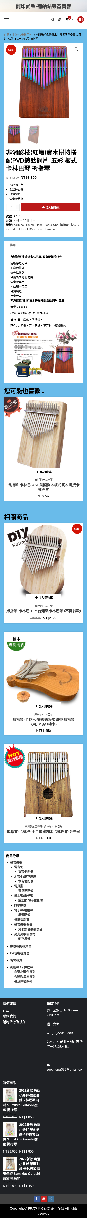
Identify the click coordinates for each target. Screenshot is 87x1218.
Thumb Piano (34, 224)
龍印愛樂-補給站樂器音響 (43, 6)
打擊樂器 (20, 905)
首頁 (6, 34)
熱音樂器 (16, 862)
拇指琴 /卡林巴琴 (22, 34)
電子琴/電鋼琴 (23, 910)
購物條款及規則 (14, 1022)
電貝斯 (18, 886)
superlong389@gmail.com (65, 1069)
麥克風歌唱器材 (24, 934)
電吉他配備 (25, 871)
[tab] (12, 245)
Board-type (51, 224)
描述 (13, 245)
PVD (13, 229)
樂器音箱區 (21, 919)
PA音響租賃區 (19, 953)
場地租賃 (16, 960)
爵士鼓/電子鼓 (23, 895)
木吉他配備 (25, 881)
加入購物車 (53, 207)
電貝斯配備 (25, 890)
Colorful (23, 229)
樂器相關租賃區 (20, 946)
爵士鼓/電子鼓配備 (30, 900)
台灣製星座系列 (33, 826)
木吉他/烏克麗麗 (25, 876)
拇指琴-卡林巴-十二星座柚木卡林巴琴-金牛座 (43, 831)
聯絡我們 (9, 1016)
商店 (6, 1010)
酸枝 (32, 229)
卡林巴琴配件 (23, 981)
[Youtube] (44, 1199)
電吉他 (18, 867)
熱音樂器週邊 (23, 924)
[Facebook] (37, 1199)
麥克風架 (24, 938)
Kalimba (19, 224)
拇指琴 (64, 224)
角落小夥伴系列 (24, 971)
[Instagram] (51, 1199)
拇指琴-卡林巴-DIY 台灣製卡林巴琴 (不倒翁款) (43, 611)
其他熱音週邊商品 (30, 929)
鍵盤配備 (24, 914)
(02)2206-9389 (62, 1033)
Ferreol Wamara (47, 229)
